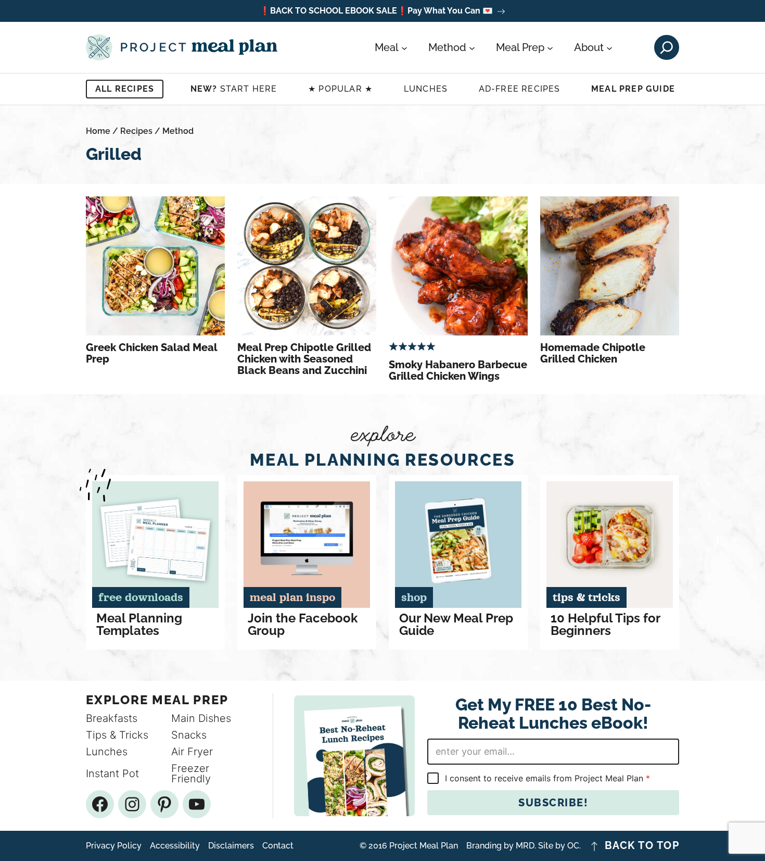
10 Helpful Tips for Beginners (605, 624)
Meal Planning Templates (139, 624)
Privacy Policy (114, 846)
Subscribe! (553, 802)
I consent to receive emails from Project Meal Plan (547, 778)
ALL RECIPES (124, 89)
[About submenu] (609, 47)
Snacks (189, 735)
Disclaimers (231, 846)
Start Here (233, 89)
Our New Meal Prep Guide (456, 624)
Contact (278, 846)
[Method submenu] (472, 47)
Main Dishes (201, 718)
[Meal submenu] (404, 47)
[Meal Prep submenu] (550, 47)
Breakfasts (111, 718)
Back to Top (642, 846)
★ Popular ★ (340, 89)
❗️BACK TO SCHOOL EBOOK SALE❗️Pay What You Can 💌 (376, 11)
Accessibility (175, 846)
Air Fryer (192, 751)
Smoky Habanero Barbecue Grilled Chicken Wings (458, 370)
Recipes (136, 131)
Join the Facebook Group (303, 624)
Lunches (426, 89)
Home (98, 131)
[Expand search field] (666, 47)
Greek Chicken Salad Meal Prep (151, 353)
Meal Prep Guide (633, 89)
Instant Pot (112, 773)
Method (178, 131)
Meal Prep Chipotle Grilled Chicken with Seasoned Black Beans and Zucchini (304, 359)
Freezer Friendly (191, 773)
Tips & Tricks (117, 735)
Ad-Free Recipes (519, 89)
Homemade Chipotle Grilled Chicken (592, 353)
